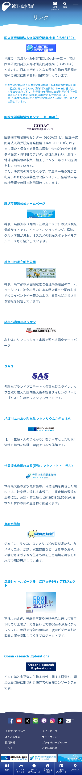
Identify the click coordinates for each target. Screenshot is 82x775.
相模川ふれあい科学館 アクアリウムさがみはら (37, 418)
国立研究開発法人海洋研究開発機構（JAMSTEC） (40, 37)
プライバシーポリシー (54, 742)
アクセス (75, 769)
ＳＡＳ (9, 366)
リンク (9, 748)
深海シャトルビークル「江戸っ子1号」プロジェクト (39, 583)
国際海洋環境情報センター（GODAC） (31, 117)
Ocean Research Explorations (26, 656)
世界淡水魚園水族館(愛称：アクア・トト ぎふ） (39, 465)
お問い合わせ (49, 748)
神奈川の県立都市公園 (20, 262)
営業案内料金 (48, 770)
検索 (65, 7)
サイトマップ (49, 731)
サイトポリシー (51, 736)
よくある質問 (12, 736)
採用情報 (10, 742)
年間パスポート (61, 770)
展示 (7, 769)
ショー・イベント (20, 770)
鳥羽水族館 (12, 524)
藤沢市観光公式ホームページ (24, 203)
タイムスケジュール (34, 770)
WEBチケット (55, 8)
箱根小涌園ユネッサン (20, 322)
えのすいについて (15, 731)
